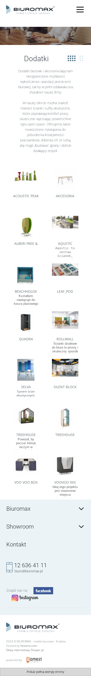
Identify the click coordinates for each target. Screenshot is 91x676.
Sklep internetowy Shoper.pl (25, 650)
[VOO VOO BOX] (26, 465)
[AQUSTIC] (65, 227)
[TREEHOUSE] (26, 418)
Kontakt (16, 544)
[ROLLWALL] (65, 322)
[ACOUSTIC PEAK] (26, 179)
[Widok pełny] (81, 58)
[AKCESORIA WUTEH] (65, 179)
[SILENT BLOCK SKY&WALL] (65, 370)
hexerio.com (28, 646)
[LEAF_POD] (65, 274)
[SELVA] (26, 370)
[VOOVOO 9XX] (65, 465)
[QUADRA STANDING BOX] (26, 322)
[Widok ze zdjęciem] (71, 58)
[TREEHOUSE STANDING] (65, 418)
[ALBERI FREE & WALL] (26, 227)
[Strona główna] (30, 9)
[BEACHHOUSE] (26, 274)
